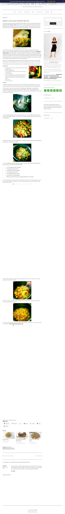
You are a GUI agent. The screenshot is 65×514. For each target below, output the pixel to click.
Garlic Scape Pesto (9, 455)
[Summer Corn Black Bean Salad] (35, 435)
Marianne (5, 465)
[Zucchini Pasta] (9, 435)
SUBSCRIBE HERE (51, 1)
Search (53, 23)
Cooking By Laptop (32, 3)
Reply (14, 471)
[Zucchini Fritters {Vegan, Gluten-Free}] (22, 435)
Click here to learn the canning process (16, 323)
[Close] (63, 1)
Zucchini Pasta (6, 439)
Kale (36, 510)
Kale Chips (37, 455)
